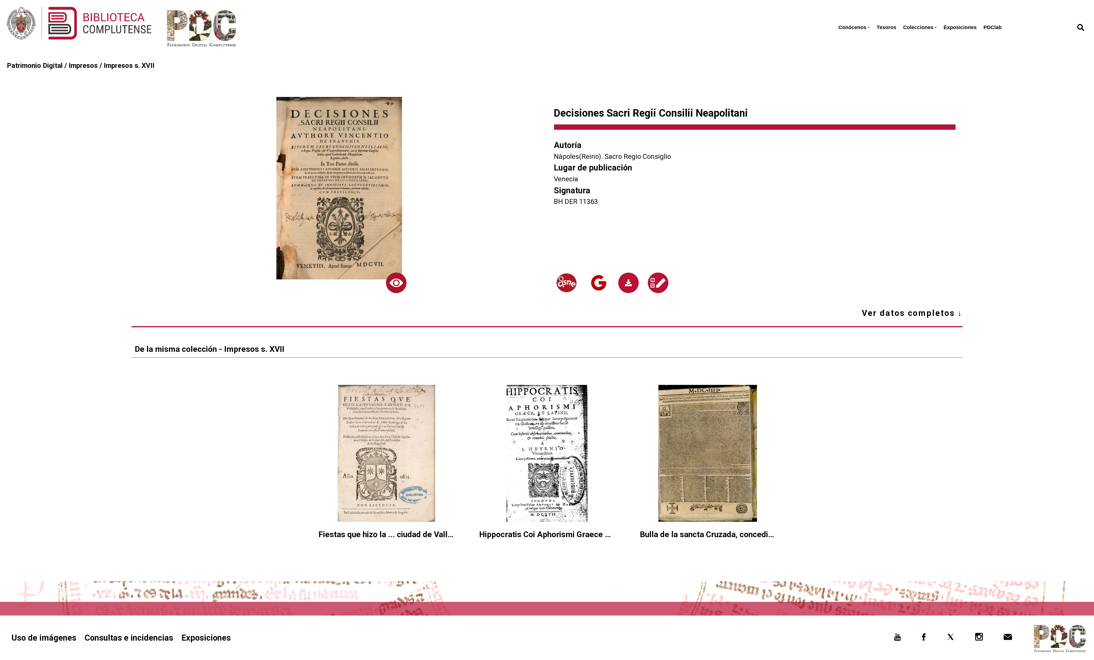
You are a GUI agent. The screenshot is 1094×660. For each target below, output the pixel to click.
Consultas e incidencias (129, 638)
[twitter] (951, 639)
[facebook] (924, 639)
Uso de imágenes (43, 638)
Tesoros (886, 27)
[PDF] (628, 283)
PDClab (992, 27)
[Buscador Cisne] (566, 283)
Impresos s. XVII (129, 66)
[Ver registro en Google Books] (598, 283)
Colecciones (918, 27)
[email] (1008, 639)
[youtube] (897, 639)
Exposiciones (960, 27)
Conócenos (852, 27)
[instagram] (979, 639)
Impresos (83, 66)
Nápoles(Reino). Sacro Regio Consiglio (612, 157)
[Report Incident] (658, 283)
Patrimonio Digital (35, 66)
